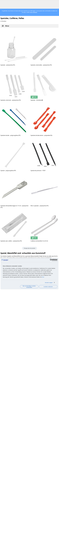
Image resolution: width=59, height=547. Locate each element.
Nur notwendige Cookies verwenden (29, 286)
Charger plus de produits (29, 248)
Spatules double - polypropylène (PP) (11, 135)
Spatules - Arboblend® (37, 100)
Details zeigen (49, 282)
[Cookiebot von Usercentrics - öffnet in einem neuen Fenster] (51, 260)
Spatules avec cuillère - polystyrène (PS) (11, 241)
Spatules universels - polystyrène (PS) (11, 100)
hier (43, 277)
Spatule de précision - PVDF (38, 170)
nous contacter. (33, 12)
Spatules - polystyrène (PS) (8, 65)
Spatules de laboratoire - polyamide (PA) (41, 135)
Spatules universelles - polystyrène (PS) (41, 65)
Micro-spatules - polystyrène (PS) (39, 205)
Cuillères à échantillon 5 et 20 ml (39, 241)
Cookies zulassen (48, 286)
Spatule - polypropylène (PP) (8, 170)
